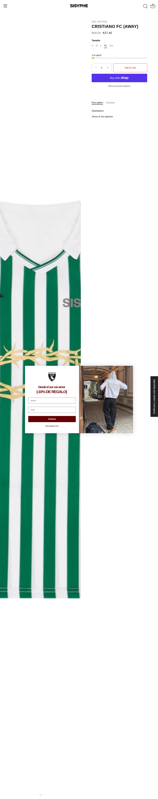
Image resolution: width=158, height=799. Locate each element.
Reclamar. (52, 419)
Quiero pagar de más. (52, 426)
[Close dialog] (130, 368)
